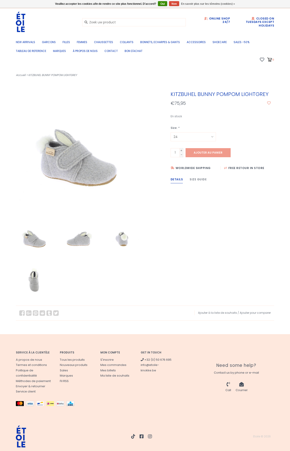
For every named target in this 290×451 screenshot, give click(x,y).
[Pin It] (35, 313)
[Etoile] (45, 22)
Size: (175, 128)
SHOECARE (220, 42)
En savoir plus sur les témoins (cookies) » (208, 3)
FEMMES (82, 42)
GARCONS (49, 42)
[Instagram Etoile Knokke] (150, 436)
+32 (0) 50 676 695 (158, 360)
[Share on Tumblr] (49, 313)
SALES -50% (241, 42)
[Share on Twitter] (56, 313)
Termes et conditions (31, 365)
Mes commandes (113, 365)
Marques (59, 51)
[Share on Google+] (28, 313)
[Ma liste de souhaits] (262, 59)
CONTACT (111, 51)
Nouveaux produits (73, 365)
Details (177, 179)
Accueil (21, 75)
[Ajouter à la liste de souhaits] (269, 103)
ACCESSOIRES (196, 42)
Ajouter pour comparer (255, 313)
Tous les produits (72, 360)
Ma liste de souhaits (114, 375)
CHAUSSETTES (103, 42)
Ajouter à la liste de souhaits (217, 313)
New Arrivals (25, 42)
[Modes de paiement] (21, 404)
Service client (26, 391)
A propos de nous (29, 360)
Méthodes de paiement (33, 381)
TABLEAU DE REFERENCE (31, 51)
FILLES (66, 42)
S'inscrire (107, 360)
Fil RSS (64, 381)
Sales (64, 370)
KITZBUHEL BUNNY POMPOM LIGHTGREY (52, 75)
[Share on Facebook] (22, 313)
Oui (162, 3)
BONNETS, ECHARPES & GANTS (160, 42)
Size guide (198, 179)
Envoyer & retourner (30, 386)
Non (174, 3)
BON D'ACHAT (134, 51)
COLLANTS (126, 42)
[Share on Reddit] (42, 313)
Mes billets (108, 370)
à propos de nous (85, 51)
